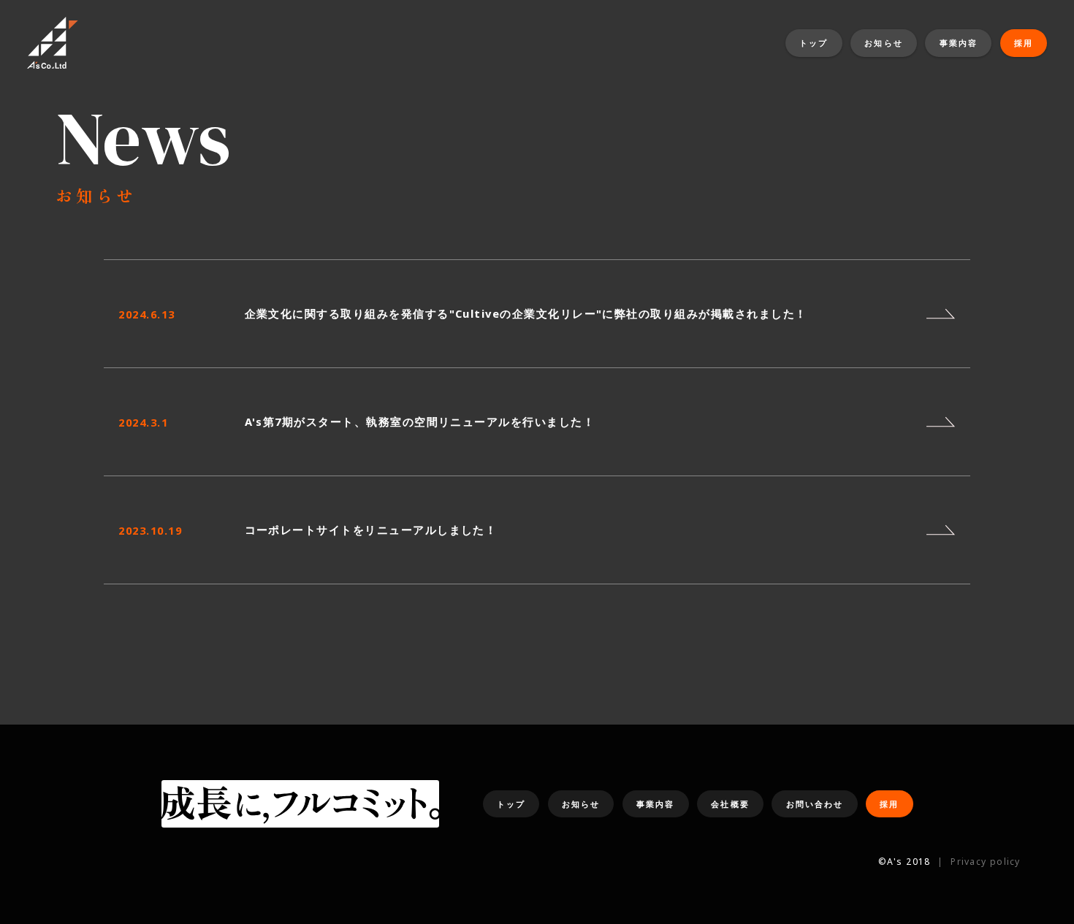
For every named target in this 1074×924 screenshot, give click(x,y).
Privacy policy (985, 861)
